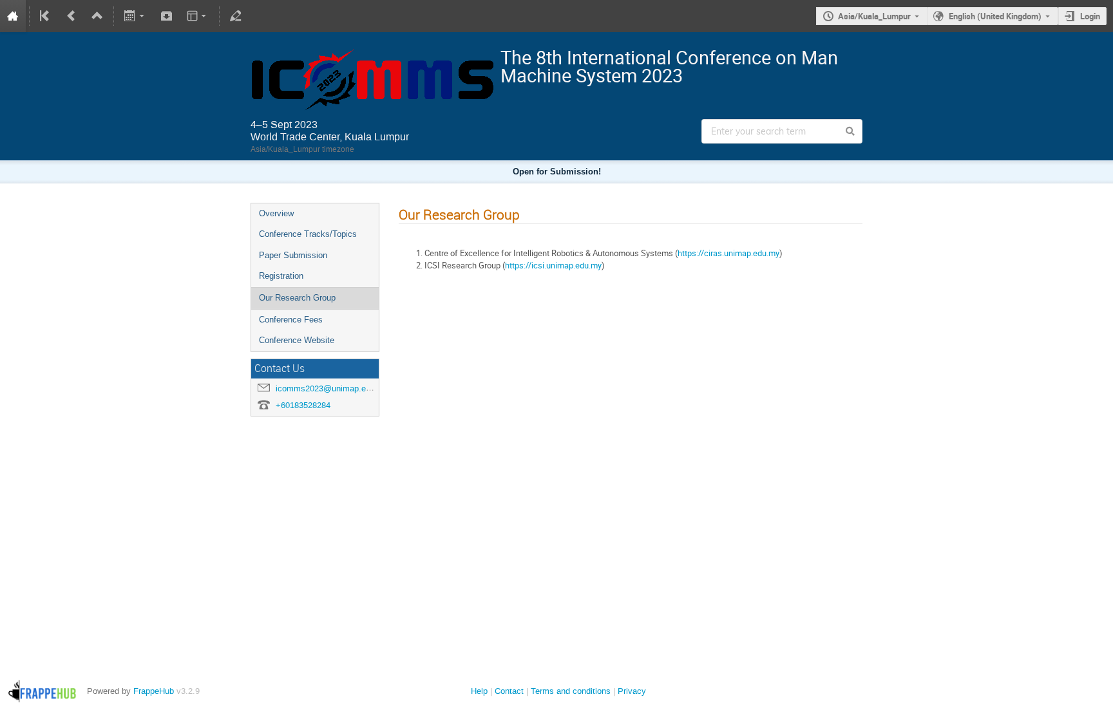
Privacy (632, 691)
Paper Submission (293, 255)
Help (479, 691)
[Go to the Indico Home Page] (13, 16)
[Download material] (166, 16)
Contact (509, 691)
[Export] (135, 16)
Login (1090, 16)
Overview (276, 213)
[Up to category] (97, 16)
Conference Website (296, 340)
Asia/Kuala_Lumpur (874, 16)
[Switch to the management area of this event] (236, 16)
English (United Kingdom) (995, 16)
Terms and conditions (571, 691)
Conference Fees (291, 319)
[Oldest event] (46, 16)
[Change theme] (197, 16)
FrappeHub (153, 691)
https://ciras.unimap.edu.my (728, 253)
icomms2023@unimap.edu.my (332, 388)
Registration (281, 276)
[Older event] (71, 16)
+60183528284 (303, 405)
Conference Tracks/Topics (308, 234)
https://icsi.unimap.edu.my (553, 265)
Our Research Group (297, 298)
